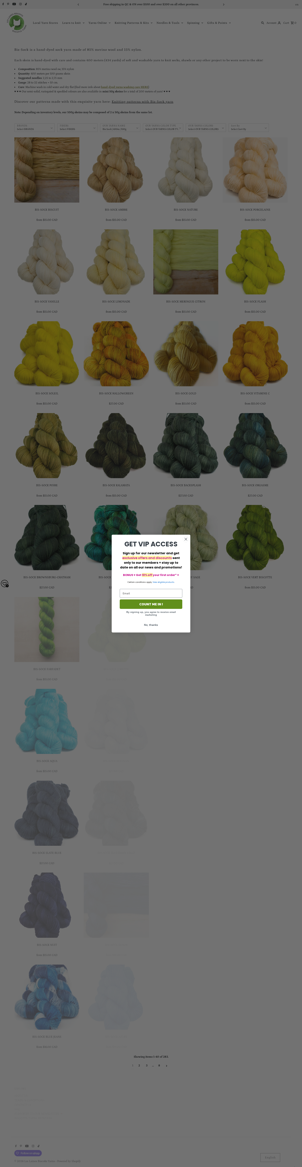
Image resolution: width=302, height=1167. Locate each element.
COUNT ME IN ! (151, 604)
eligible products (166, 582)
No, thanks (151, 625)
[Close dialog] (186, 539)
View (155, 582)
